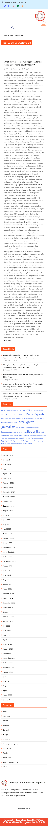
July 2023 (6, 626)
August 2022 (8, 672)
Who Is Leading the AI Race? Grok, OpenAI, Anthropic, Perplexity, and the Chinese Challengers (23, 385)
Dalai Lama (4, 418)
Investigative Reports (10, 744)
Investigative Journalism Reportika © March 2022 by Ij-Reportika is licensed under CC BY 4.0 (24, 821)
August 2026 (8, 455)
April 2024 (7, 584)
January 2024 (8, 598)
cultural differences (20, 415)
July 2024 (6, 570)
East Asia (6, 730)
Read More (7, 340)
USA (31, 438)
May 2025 (6, 524)
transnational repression (17, 438)
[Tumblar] (18, 6)
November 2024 (9, 552)
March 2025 (7, 534)
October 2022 (8, 663)
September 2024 (9, 561)
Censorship (22, 410)
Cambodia (15, 410)
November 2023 (9, 607)
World (5, 767)
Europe (5, 734)
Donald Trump (11, 418)
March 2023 (7, 644)
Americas (6, 716)
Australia (6, 725)
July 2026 (6, 460)
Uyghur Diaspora (38, 438)
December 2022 (9, 653)
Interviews (6, 739)
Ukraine (28, 438)
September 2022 (9, 667)
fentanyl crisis (19, 418)
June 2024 (7, 575)
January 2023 (8, 649)
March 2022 (7, 695)
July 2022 (6, 677)
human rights (38, 418)
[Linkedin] (9, 6)
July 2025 (6, 515)
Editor (8, 69)
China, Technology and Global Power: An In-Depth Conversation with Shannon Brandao (21, 366)
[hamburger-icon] (43, 24)
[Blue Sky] (14, 6)
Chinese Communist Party (8, 415)
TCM (28, 435)
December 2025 (9, 492)
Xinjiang (30, 443)
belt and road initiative (7, 410)
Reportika (33, 431)
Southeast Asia (5, 435)
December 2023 (9, 603)
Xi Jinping (24, 443)
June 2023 (7, 630)
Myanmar (28, 427)
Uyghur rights (40, 441)
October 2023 (8, 612)
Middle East (7, 748)
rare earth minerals (21, 432)
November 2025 (9, 497)
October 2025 (8, 501)
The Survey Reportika (10, 762)
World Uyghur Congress (14, 444)
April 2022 (7, 690)
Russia (42, 432)
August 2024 (8, 566)
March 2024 (7, 589)
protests (13, 432)
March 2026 (7, 478)
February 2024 (8, 593)
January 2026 (8, 487)
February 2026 (8, 483)
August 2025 (8, 510)
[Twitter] (5, 6)
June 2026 (7, 464)
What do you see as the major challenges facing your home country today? (23, 63)
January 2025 (8, 543)
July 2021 (6, 700)
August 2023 (8, 621)
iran (17, 427)
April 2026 (7, 473)
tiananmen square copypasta (38, 435)
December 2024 (9, 547)
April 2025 (7, 529)
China (29, 410)
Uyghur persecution (31, 441)
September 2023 (9, 616)
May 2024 (6, 580)
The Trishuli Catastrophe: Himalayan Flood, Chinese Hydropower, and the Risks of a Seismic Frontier (21, 356)
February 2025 (8, 538)
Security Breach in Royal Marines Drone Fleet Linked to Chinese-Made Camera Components (22, 395)
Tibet (2, 438)
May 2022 (6, 686)
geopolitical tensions (29, 418)
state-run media (23, 435)
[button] (12, 27)
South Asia (7, 757)
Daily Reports (35, 414)
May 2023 (6, 635)
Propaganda (6, 432)
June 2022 (7, 681)
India (15, 422)
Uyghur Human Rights (19, 441)
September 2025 (9, 506)
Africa (5, 711)
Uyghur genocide (6, 441)
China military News (38, 410)
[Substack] (22, 6)
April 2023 (7, 640)
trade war (7, 438)
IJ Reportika (10, 422)
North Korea (35, 427)
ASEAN (5, 721)
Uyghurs (3, 443)
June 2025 (7, 520)
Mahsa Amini (22, 427)
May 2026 (6, 469)
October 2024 (8, 557)
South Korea (14, 435)
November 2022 (9, 658)
